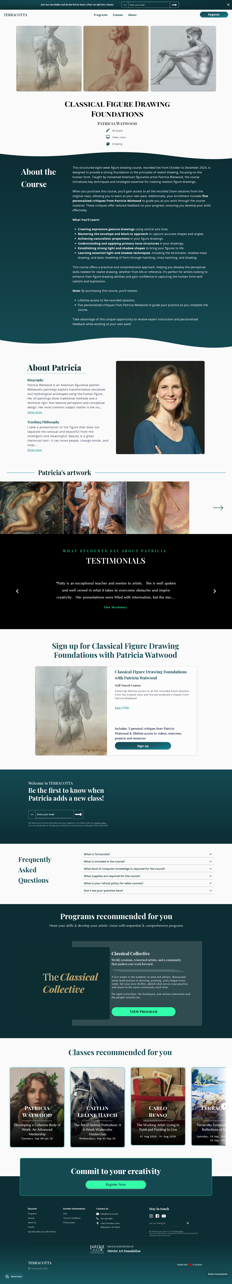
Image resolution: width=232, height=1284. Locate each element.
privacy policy (100, 823)
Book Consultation (218, 1274)
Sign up (142, 746)
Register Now (116, 1185)
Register (214, 14)
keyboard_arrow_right (215, 591)
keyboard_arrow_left (17, 591)
